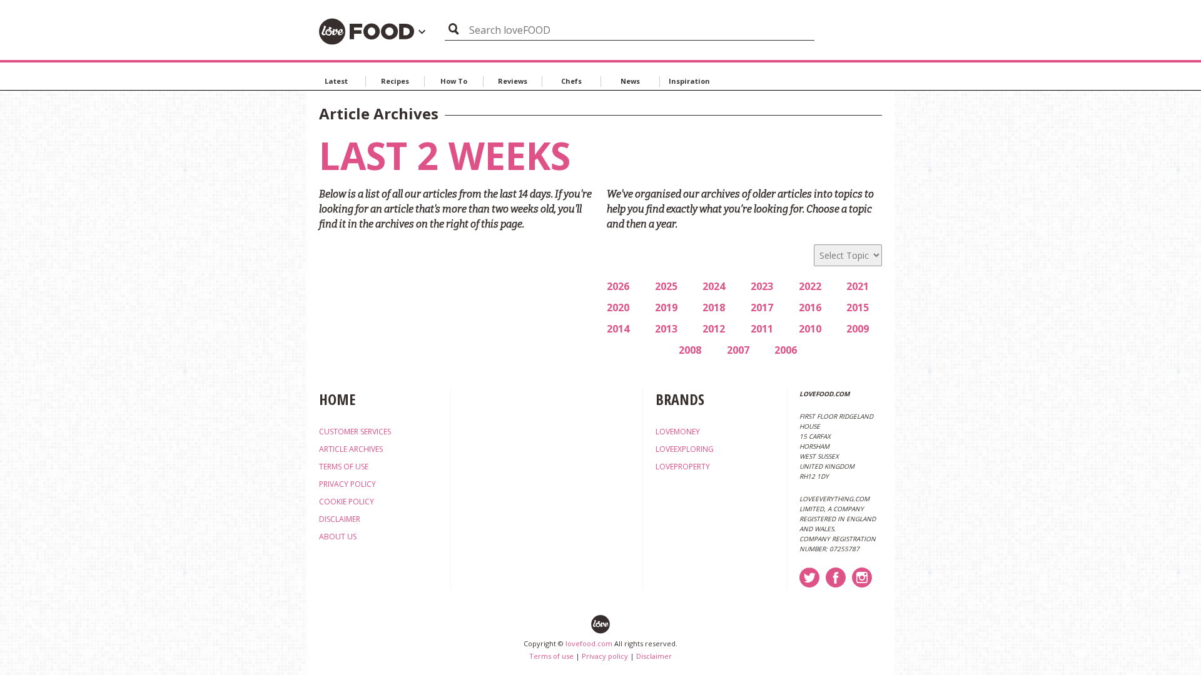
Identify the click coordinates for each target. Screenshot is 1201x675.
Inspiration (689, 81)
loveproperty (683, 466)
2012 (713, 329)
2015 (857, 307)
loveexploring (685, 449)
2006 (785, 350)
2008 (690, 350)
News (630, 81)
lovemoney (678, 431)
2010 (810, 329)
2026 (618, 286)
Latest (336, 81)
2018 (713, 307)
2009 (857, 329)
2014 (618, 329)
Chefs (571, 81)
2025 (666, 286)
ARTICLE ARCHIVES (351, 449)
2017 (762, 307)
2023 (762, 286)
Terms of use (551, 656)
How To (453, 81)
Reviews (512, 81)
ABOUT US (338, 536)
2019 (666, 307)
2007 (738, 350)
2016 (810, 307)
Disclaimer (654, 656)
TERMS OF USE (343, 466)
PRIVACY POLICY (347, 484)
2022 (810, 286)
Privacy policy (605, 656)
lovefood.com (588, 643)
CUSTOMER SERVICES (355, 431)
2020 (618, 307)
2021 (857, 286)
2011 (762, 329)
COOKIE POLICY (346, 501)
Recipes (395, 81)
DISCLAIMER (339, 519)
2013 (666, 329)
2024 (713, 286)
